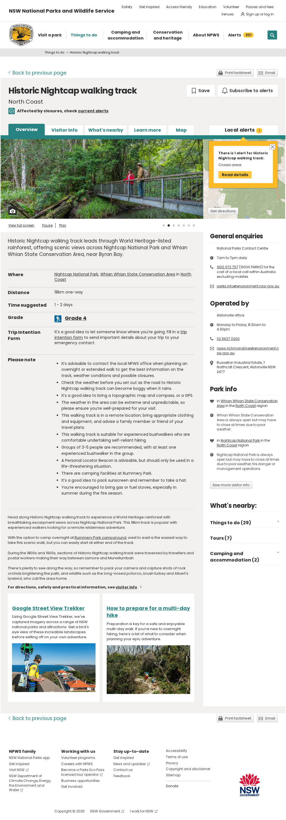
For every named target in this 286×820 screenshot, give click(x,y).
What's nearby (105, 130)
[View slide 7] (194, 225)
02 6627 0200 (228, 338)
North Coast (245, 405)
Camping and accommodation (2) (234, 556)
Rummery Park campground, (101, 537)
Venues (227, 14)
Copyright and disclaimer (188, 769)
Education (207, 6)
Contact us (123, 769)
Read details (235, 175)
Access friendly (179, 6)
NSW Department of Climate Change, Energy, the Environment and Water (30, 783)
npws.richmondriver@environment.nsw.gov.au (248, 350)
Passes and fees (260, 6)
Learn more (147, 130)
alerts (242, 130)
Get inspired (149, 6)
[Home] (21, 35)
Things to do (54, 52)
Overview (27, 129)
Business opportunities (80, 780)
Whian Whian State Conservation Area (137, 274)
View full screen (21, 225)
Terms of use (177, 756)
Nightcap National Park (76, 274)
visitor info (126, 587)
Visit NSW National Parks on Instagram (26, 811)
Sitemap (173, 775)
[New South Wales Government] (249, 785)
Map (181, 130)
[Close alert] (272, 146)
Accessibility (176, 750)
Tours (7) (221, 538)
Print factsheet (238, 72)
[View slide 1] (164, 225)
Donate (172, 786)
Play (62, 225)
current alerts (93, 111)
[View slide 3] (174, 225)
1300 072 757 (227, 267)
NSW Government (105, 811)
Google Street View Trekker (48, 608)
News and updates (129, 763)
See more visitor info (231, 485)
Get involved (71, 786)
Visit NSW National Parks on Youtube (38, 811)
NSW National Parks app (29, 757)
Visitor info (64, 130)
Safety (126, 6)
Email (270, 72)
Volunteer (231, 6)
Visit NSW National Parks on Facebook (14, 811)
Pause (47, 225)
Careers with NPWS (77, 763)
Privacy (172, 763)
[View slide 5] (184, 225)
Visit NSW (17, 769)
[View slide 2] (169, 225)
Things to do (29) (230, 523)
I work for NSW (141, 811)
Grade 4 (76, 318)
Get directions (223, 211)
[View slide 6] (189, 225)
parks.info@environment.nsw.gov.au (248, 286)
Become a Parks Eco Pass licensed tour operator (82, 772)
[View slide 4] (179, 225)
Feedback (121, 776)
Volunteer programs (78, 757)
